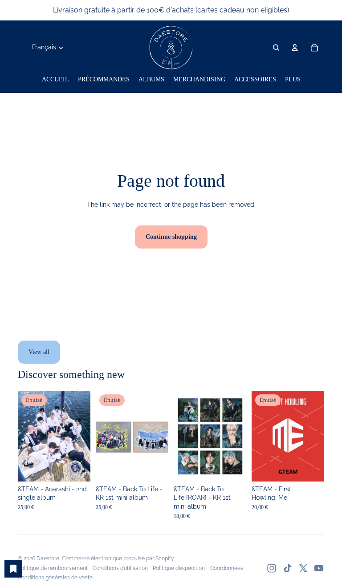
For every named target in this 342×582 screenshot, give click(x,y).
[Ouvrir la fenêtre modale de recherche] (276, 47)
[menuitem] (55, 79)
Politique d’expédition (179, 568)
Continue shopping (171, 236)
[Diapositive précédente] (25, 436)
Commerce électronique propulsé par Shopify (118, 558)
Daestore (48, 558)
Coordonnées (226, 568)
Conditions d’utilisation (120, 568)
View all (38, 352)
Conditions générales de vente (55, 577)
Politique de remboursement (53, 568)
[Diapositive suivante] (83, 436)
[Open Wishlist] (13, 569)
